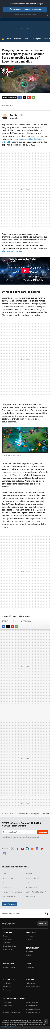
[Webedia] (9, 925)
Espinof (28, 955)
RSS (32, 848)
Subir (41, 923)
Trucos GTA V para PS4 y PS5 (29, 814)
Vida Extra (29, 939)
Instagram (27, 848)
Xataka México (8, 1002)
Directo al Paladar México (11, 1012)
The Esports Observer (12, 251)
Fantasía (8, 39)
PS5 (27, 883)
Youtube (22, 848)
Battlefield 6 (30, 896)
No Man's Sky (31, 887)
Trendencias (7, 983)
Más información (8, 1026)
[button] (16, 115)
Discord (4, 853)
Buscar (47, 914)
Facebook (20, 97)
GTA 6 (26, 39)
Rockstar (17, 39)
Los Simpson (36, 39)
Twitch (37, 848)
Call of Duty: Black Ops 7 (36, 892)
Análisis (29, 874)
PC (4, 883)
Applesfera (6, 943)
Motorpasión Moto (32, 971)
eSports (15, 621)
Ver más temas (9, 904)
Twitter (24, 97)
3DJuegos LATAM (32, 1002)
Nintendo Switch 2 (33, 878)
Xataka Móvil (7, 939)
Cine (4, 874)
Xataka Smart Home (10, 946)
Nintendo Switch (9, 878)
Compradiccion (8, 990)
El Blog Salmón (31, 983)
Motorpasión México (33, 1012)
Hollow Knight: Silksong (12, 892)
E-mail (33, 97)
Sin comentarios (11, 98)
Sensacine (29, 952)
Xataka (5, 936)
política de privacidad (31, 837)
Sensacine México (32, 1006)
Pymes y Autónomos (33, 986)
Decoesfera (7, 986)
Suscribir (43, 832)
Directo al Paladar (9, 967)
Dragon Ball (7, 887)
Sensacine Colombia (33, 1009)
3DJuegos (29, 936)
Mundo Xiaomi (7, 949)
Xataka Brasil (7, 1006)
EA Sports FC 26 (9, 896)
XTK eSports (27, 621)
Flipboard (29, 97)
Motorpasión (30, 967)
